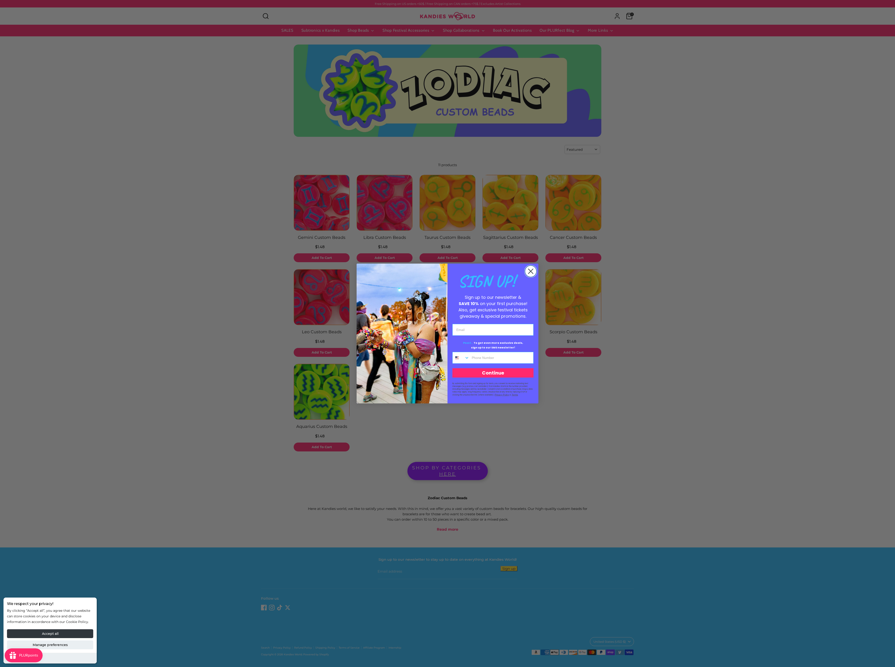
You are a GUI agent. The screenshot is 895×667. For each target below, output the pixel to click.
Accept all (50, 634)
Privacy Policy (502, 394)
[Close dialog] (531, 271)
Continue (493, 373)
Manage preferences (50, 645)
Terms (515, 394)
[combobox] (461, 357)
